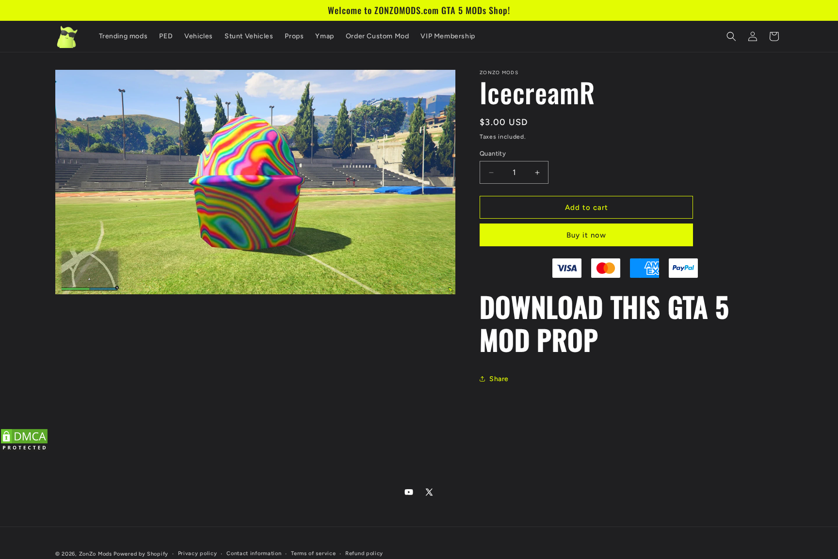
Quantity (493, 153)
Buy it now (586, 235)
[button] (731, 36)
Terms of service (313, 553)
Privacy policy (197, 553)
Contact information (253, 553)
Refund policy (364, 553)
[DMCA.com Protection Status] (24, 449)
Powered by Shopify (140, 554)
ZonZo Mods (95, 554)
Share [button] (499, 379)
